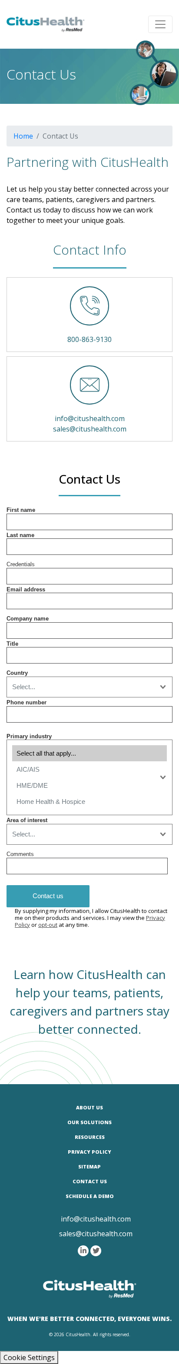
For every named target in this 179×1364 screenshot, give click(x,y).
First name (21, 510)
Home (23, 136)
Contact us (48, 895)
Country (17, 673)
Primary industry (29, 736)
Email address (26, 589)
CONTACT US (90, 1181)
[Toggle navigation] (160, 24)
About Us (89, 1107)
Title (12, 644)
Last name (20, 535)
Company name (28, 618)
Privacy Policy (89, 1151)
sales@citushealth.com (89, 429)
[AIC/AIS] (89, 769)
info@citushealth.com (90, 418)
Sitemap (89, 1166)
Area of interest (27, 820)
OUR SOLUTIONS (89, 1122)
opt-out (47, 925)
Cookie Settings (29, 1357)
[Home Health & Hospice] (89, 801)
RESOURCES (90, 1137)
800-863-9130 (89, 339)
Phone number (26, 702)
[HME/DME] (89, 785)
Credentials (21, 564)
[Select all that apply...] (89, 753)
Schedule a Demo (90, 1196)
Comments (20, 854)
